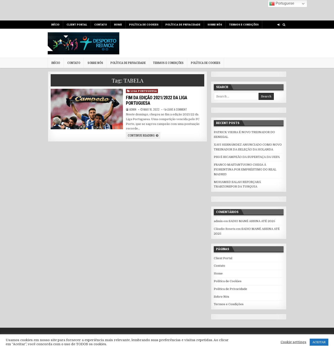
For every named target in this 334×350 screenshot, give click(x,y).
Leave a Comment (177, 109)
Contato (100, 24)
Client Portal (77, 24)
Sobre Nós (214, 24)
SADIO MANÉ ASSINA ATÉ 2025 (252, 221)
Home (118, 24)
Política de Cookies (143, 24)
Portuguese (284, 3)
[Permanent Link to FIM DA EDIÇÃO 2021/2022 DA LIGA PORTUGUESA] (87, 109)
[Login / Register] (279, 25)
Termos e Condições (244, 24)
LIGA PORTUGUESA (144, 91)
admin (132, 109)
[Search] (284, 25)
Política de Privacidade (182, 24)
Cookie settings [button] (293, 342)
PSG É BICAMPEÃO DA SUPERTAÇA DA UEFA (247, 157)
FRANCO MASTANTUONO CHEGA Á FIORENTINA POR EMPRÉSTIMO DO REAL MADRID (245, 169)
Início (55, 24)
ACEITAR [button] (319, 342)
